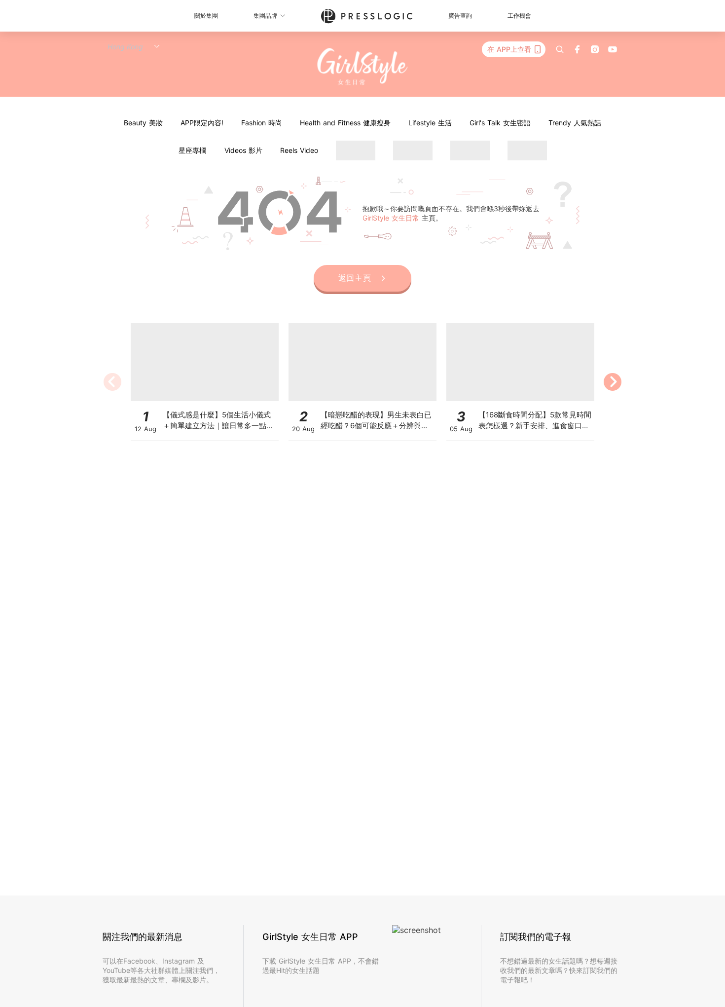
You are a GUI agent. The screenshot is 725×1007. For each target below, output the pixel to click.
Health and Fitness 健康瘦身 (345, 122)
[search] (559, 49)
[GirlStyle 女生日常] (363, 66)
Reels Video (299, 150)
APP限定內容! (202, 122)
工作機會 (519, 15)
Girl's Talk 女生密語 (500, 122)
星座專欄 (192, 150)
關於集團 (206, 15)
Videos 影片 (243, 150)
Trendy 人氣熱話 (574, 122)
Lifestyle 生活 (430, 122)
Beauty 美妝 (143, 122)
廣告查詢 (460, 15)
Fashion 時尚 (261, 122)
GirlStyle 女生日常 (392, 218)
